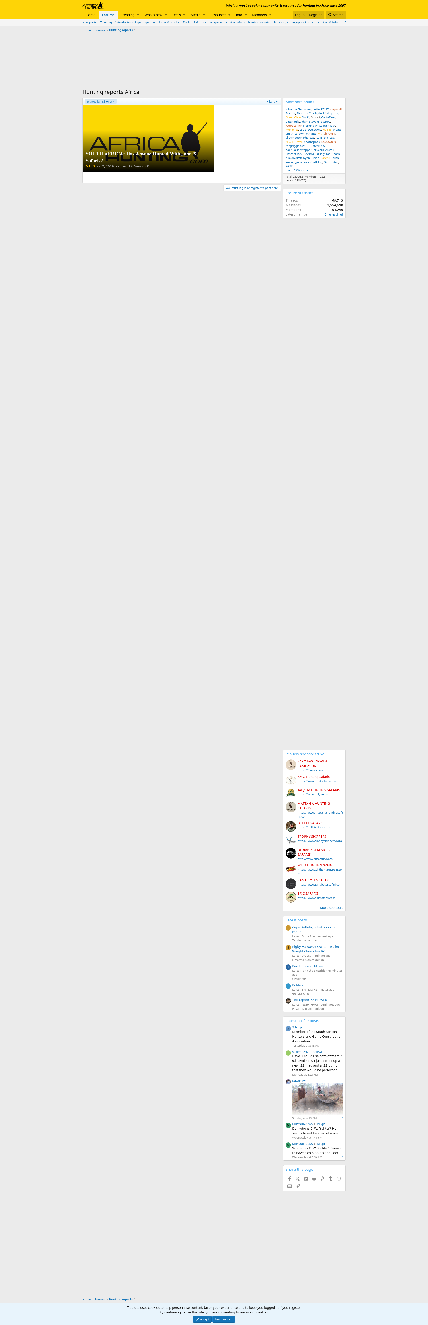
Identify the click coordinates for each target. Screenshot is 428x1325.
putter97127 (320, 109)
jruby (334, 113)
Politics (297, 985)
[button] (138, 15)
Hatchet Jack (294, 154)
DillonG (99, 101)
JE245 (319, 138)
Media (195, 14)
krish (335, 158)
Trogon (290, 113)
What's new (153, 14)
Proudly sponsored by (305, 753)
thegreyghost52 (296, 146)
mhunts (311, 134)
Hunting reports (259, 22)
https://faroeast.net (311, 770)
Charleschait (333, 214)
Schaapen (298, 1027)
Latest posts (296, 920)
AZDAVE (318, 1052)
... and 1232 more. (297, 170)
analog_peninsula (297, 162)
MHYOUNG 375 (302, 1124)
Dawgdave (299, 1081)
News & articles (169, 22)
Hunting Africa (235, 22)
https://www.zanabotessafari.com (320, 884)
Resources (218, 14)
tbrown (300, 134)
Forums (108, 14)
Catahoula (292, 122)
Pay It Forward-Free (307, 966)
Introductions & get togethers (135, 22)
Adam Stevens (309, 122)
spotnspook (312, 142)
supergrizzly (300, 1052)
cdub (303, 130)
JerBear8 (318, 150)
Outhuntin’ (331, 162)
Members (259, 14)
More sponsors (331, 907)
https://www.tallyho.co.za (314, 794)
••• (341, 1045)
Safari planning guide (208, 22)
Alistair (329, 150)
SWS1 (305, 117)
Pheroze (308, 138)
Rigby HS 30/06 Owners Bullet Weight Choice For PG (315, 948)
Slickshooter (294, 138)
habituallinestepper (298, 150)
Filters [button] (271, 101)
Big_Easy (329, 138)
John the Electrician (298, 109)
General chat (300, 993)
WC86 (289, 166)
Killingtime (323, 154)
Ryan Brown (311, 158)
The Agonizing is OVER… (311, 1000)
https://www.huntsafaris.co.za (317, 781)
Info (239, 14)
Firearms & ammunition (308, 960)
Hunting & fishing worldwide (336, 22)
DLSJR (321, 1124)
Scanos (325, 122)
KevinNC (309, 154)
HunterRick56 (317, 146)
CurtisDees (328, 117)
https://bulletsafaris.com (314, 827)
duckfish (324, 113)
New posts (89, 22)
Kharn (336, 154)
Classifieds (299, 979)
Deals (176, 14)
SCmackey (314, 130)
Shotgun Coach (306, 113)
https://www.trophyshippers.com (320, 841)
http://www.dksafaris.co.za (315, 859)
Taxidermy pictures (304, 940)
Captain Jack (327, 126)
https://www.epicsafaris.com (316, 898)
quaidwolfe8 (294, 158)
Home (90, 14)
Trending (128, 14)
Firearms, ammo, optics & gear (293, 22)
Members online (300, 101)
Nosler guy (310, 126)
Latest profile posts (302, 1020)
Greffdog (316, 162)
